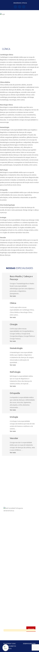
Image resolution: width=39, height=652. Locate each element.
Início (1, 30)
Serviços (6, 554)
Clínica (13, 303)
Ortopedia (15, 393)
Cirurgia (13, 324)
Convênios (7, 550)
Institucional (7, 543)
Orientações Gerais (10, 562)
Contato (6, 565)
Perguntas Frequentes (11, 569)
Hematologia (16, 348)
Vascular (14, 438)
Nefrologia (15, 372)
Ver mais (13, 296)
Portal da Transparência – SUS (13, 558)
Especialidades (8, 547)
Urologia (14, 417)
